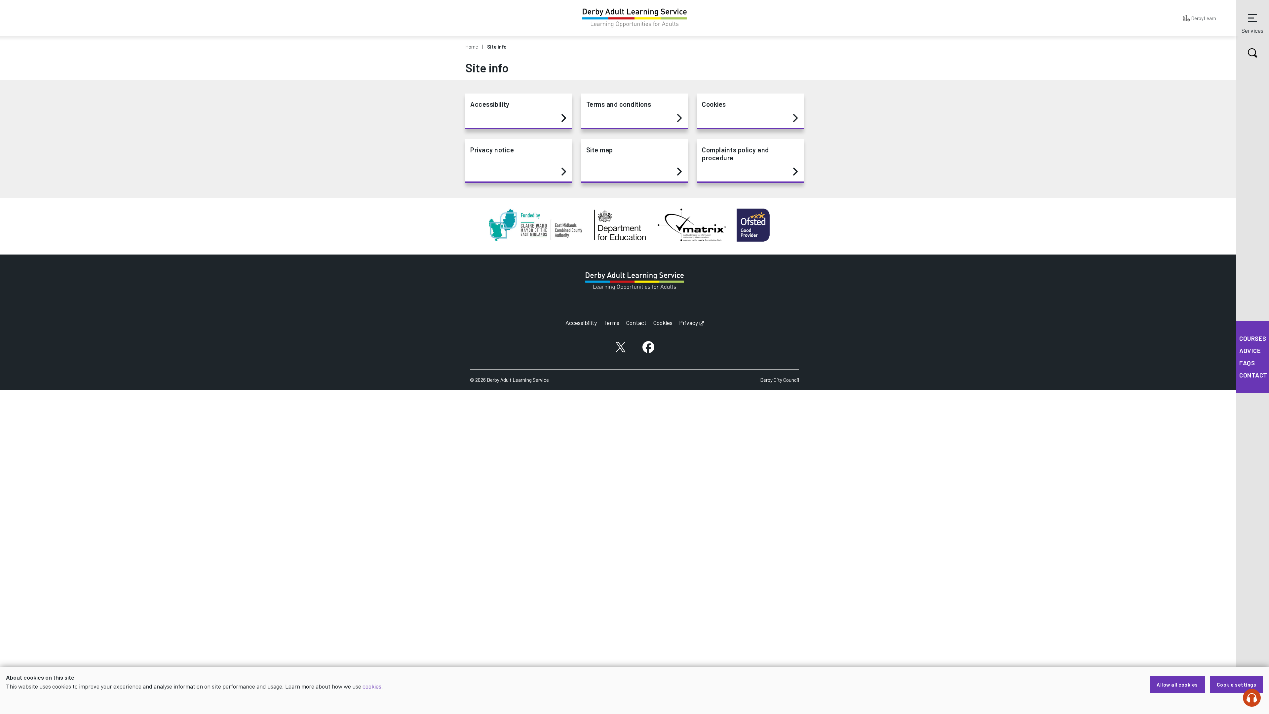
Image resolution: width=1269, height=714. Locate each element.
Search (1252, 52)
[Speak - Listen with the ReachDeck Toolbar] (1252, 698)
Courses (1252, 338)
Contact (1253, 375)
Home (471, 47)
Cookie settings (1236, 685)
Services (1252, 30)
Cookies (714, 104)
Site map (599, 150)
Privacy (691, 322)
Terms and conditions (618, 104)
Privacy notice (492, 150)
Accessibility (490, 104)
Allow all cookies (1177, 685)
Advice (1250, 350)
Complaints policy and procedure (735, 154)
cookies (372, 686)
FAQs (1247, 363)
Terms (611, 322)
